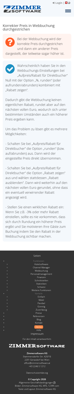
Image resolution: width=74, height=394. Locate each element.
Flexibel (41, 303)
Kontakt (38, 322)
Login (58, 3)
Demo (39, 326)
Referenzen (39, 316)
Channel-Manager (41, 267)
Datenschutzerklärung (37, 372)
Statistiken (41, 283)
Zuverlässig (41, 309)
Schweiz (41, 286)
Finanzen (41, 277)
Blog (39, 319)
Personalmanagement (41, 273)
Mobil (41, 300)
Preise (39, 313)
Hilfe (38, 330)
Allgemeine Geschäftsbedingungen (36, 382)
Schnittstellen (41, 280)
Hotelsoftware (41, 264)
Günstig (41, 306)
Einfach (41, 296)
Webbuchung (41, 270)
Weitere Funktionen (41, 290)
